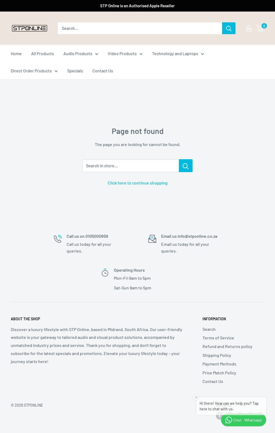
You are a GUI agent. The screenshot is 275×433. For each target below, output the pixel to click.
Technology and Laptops (175, 53)
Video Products (122, 53)
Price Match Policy (219, 372)
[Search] (229, 28)
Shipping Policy (216, 355)
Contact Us (102, 70)
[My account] (249, 28)
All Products (42, 53)
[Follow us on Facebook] (219, 416)
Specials (75, 70)
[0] (259, 28)
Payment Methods (219, 363)
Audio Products (77, 53)
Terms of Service (218, 337)
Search (209, 329)
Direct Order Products (31, 70)
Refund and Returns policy (227, 346)
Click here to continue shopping (138, 182)
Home (16, 53)
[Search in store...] (186, 165)
